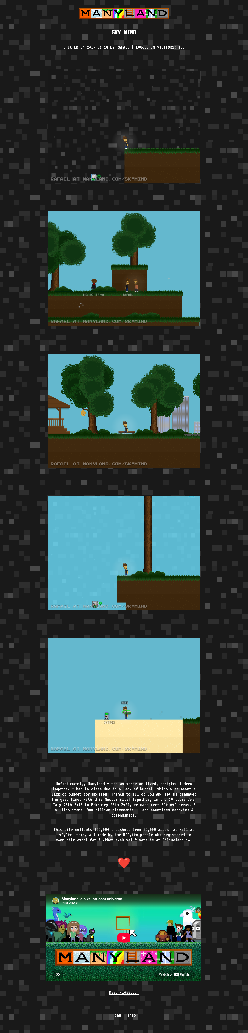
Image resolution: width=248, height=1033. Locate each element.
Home (116, 1014)
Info (131, 1014)
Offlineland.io (176, 839)
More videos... (124, 992)
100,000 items (71, 834)
